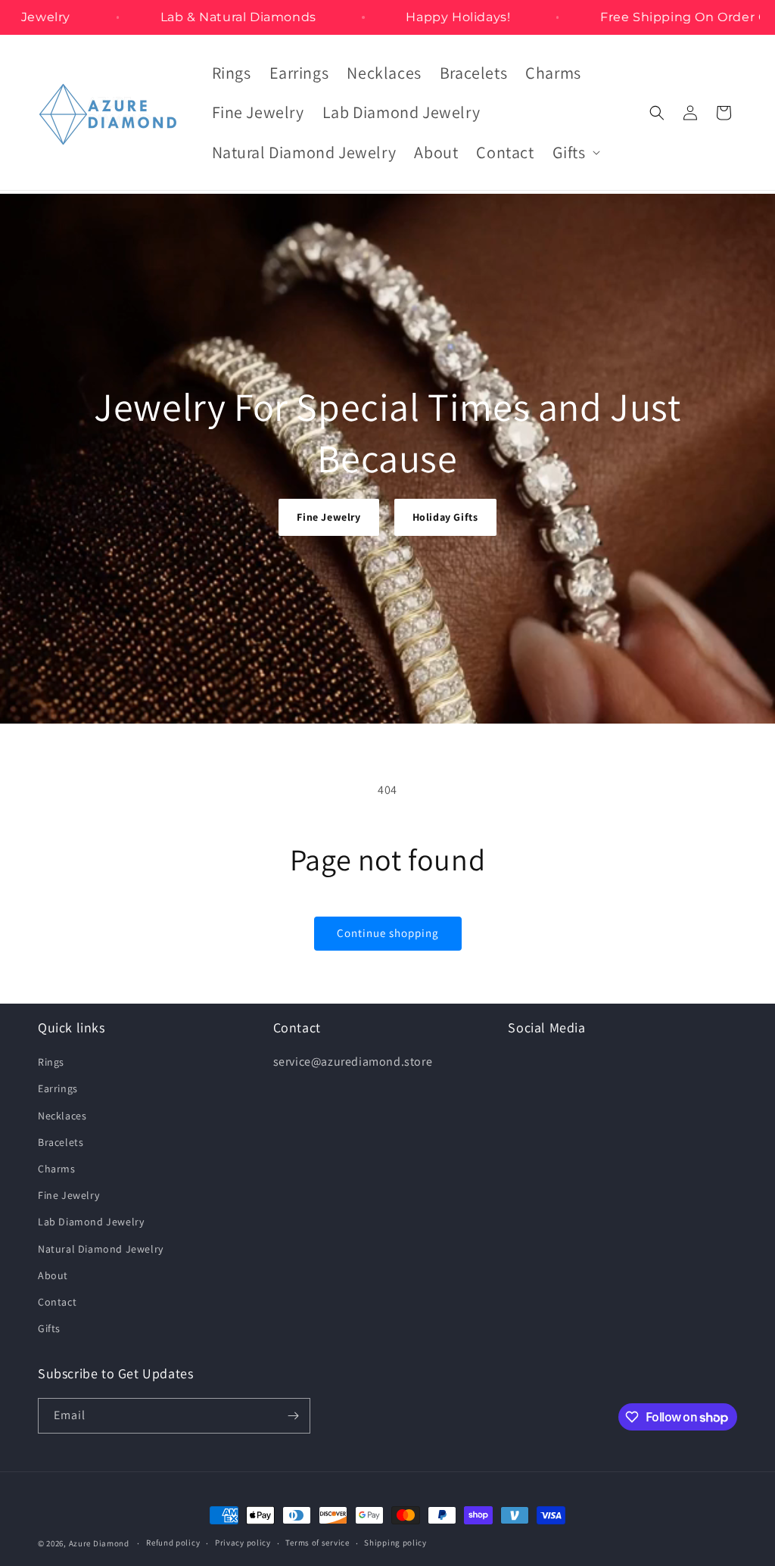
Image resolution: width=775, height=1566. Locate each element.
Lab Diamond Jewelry (91, 1221)
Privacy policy (243, 1542)
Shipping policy (395, 1542)
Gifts (49, 1328)
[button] (574, 152)
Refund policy (173, 1542)
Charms (57, 1168)
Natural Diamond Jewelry (100, 1249)
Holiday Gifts (445, 517)
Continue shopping (388, 933)
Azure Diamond (99, 1543)
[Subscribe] (293, 1416)
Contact (57, 1302)
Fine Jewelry (328, 517)
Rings (51, 1062)
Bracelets (60, 1142)
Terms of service (317, 1542)
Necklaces (62, 1115)
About (53, 1275)
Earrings (58, 1088)
